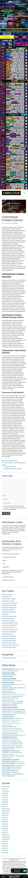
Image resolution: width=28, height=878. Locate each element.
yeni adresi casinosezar (17, 774)
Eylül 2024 (4, 806)
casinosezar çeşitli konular (20, 763)
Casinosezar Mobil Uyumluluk (9, 629)
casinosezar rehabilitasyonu (6, 740)
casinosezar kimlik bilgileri (6, 720)
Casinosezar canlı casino (7, 691)
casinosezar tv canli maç (8, 748)
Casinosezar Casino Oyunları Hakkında (10, 697)
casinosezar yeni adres (7, 757)
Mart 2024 (4, 819)
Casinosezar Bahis (8, 462)
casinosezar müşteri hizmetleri (9, 726)
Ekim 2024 (4, 804)
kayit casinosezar (6, 772)
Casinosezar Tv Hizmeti (8, 601)
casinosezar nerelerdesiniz (16, 728)
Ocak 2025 (5, 797)
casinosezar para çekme (8, 735)
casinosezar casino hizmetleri (20, 694)
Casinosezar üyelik (8, 765)
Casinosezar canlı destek (9, 693)
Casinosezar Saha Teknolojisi (9, 603)
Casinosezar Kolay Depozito (9, 612)
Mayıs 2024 (5, 815)
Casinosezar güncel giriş (20, 711)
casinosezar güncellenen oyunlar (7, 712)
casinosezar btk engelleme (20, 684)
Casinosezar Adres (8, 672)
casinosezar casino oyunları (16, 696)
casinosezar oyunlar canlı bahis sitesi (8, 731)
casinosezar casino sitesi (8, 701)
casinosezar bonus (8, 682)
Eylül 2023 (4, 832)
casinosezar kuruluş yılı (14, 721)
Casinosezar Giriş (6, 596)
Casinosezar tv (19, 747)
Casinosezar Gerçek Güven (9, 640)
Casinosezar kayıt (7, 718)
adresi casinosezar (8, 669)
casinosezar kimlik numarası (16, 720)
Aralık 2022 (5, 852)
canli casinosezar (5, 670)
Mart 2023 (4, 845)
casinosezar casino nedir (6, 696)
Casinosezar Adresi (7, 594)
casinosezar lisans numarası (6, 723)
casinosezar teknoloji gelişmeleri (16, 745)
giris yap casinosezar (16, 768)
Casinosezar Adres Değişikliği (9, 674)
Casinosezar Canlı (21, 687)
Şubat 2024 (5, 821)
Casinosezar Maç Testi (8, 618)
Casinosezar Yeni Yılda (10, 466)
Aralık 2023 (5, 826)
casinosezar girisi (17, 703)
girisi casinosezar (6, 768)
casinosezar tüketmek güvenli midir (8, 754)
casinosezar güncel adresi (8, 711)
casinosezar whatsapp (19, 755)
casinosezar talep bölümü (6, 745)
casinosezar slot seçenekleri (6, 743)
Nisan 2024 (5, 817)
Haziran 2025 (5, 791)
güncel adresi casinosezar (9, 770)
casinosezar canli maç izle (9, 687)
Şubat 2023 (5, 848)
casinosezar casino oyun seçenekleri (8, 699)
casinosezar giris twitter (9, 705)
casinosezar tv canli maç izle (11, 750)
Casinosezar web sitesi (8, 755)
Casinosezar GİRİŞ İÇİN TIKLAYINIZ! (14, 30)
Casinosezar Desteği (19, 701)
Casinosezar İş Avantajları (8, 598)
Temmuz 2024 (6, 810)
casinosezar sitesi (5, 742)
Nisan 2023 (5, 843)
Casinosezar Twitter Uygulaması (10, 644)
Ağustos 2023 (5, 835)
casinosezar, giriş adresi (13, 670)
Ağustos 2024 (5, 808)
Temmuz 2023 (6, 837)
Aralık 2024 (5, 799)
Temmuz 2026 (6, 786)
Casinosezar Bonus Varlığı (8, 638)
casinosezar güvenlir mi (9, 714)
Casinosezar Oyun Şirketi (8, 627)
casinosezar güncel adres (18, 709)
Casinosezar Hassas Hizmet (9, 625)
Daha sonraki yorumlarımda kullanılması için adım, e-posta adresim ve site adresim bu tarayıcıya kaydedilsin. (14, 507)
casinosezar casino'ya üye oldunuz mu (8, 694)
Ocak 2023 (5, 850)
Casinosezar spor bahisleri (17, 743)
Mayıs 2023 (5, 841)
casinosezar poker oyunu (19, 735)
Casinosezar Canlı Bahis (8, 689)
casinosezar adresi (7, 676)
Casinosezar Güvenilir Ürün (9, 605)
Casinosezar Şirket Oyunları (9, 616)
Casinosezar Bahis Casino (8, 642)
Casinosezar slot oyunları (16, 742)
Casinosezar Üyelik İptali (8, 609)
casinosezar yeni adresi (10, 759)
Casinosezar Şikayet (19, 765)
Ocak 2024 (5, 824)
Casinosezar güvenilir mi (19, 712)
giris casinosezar (17, 767)
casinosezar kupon (6, 721)
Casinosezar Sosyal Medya (9, 636)
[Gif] (14, 81)
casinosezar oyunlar (18, 729)
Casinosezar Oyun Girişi (8, 620)
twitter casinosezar (6, 774)
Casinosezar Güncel (7, 709)
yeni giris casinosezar (8, 775)
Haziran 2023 (5, 839)
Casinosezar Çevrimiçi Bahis (9, 763)
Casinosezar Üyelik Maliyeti (9, 631)
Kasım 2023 (5, 828)
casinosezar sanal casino (16, 740)
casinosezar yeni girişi (20, 761)
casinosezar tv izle (7, 752)
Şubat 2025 (5, 795)
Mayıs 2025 (5, 793)
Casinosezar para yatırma (9, 733)
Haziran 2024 (5, 813)
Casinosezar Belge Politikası (9, 607)
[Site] (14, 50)
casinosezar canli (6, 686)
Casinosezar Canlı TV (7, 633)
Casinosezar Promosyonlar (11, 460)
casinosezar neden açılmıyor (6, 728)
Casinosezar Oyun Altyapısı (7, 729)
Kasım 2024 (5, 802)
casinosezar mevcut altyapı (16, 723)
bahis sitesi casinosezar (20, 669)
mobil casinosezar (15, 772)
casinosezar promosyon (9, 737)
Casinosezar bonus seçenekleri (8, 684)
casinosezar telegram (8, 747)
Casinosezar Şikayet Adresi (9, 647)
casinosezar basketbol (18, 680)
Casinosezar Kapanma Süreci (9, 623)
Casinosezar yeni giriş (9, 761)
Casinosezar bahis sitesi (8, 680)
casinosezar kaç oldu (18, 718)
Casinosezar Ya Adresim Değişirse (13, 468)
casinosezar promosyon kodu (10, 738)
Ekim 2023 (4, 830)
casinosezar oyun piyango (19, 731)
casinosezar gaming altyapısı (7, 703)
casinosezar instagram (8, 716)
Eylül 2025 (4, 788)
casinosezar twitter (17, 752)
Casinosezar (9, 375)
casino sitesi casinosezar (7, 767)
